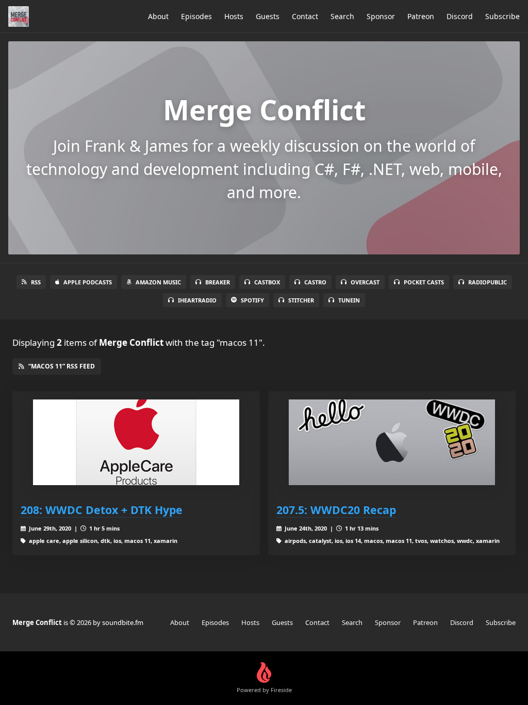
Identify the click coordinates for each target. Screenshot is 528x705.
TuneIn (349, 300)
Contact (305, 16)
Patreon (420, 16)
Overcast (365, 282)
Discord (460, 16)
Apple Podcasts (87, 282)
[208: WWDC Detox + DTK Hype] (136, 442)
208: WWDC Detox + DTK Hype (102, 509)
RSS (36, 282)
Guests (267, 16)
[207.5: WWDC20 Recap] (392, 442)
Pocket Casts (424, 282)
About (158, 16)
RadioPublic (487, 282)
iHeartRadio (197, 300)
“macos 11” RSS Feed (61, 366)
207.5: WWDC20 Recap (336, 509)
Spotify (252, 300)
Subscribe (502, 16)
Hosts (233, 16)
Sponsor (381, 16)
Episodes (196, 16)
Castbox (267, 282)
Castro (315, 282)
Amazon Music (158, 282)
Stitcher (301, 300)
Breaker (217, 282)
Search (342, 16)
